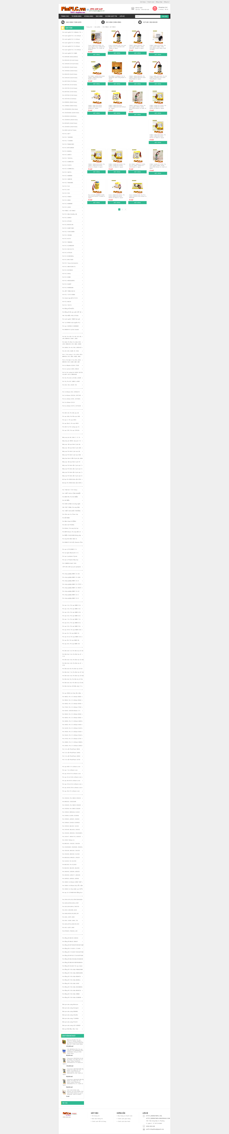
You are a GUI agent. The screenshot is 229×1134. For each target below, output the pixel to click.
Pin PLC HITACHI (67, 253)
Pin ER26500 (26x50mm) (69, 116)
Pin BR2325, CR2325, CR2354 (71, 843)
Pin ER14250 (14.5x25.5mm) (70, 60)
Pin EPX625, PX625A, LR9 (69, 931)
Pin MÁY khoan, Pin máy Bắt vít (71, 532)
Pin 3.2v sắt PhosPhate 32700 (71, 760)
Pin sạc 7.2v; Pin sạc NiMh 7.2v (71, 619)
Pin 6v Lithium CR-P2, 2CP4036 (71, 406)
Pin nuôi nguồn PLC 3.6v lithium (71, 36)
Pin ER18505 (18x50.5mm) (69, 102)
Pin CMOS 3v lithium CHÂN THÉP (72, 882)
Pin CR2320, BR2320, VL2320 (71, 854)
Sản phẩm (97, 27)
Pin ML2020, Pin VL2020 (69, 864)
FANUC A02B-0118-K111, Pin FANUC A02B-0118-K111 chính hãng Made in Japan (137, 77)
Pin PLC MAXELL (67, 151)
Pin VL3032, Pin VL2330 (69, 861)
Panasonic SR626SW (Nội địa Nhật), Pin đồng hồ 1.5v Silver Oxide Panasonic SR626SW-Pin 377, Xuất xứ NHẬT (73, 1082)
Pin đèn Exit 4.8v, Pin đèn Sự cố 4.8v (71, 664)
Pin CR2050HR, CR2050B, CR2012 (72, 847)
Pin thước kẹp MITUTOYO (70, 298)
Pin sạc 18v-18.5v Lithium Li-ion (71, 781)
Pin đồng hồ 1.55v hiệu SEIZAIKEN (72, 987)
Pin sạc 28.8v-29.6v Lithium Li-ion (72, 788)
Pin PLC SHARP (66, 284)
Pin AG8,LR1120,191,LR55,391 (70, 913)
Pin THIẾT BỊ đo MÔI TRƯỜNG (71, 511)
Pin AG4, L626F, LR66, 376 (70, 920)
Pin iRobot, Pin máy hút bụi (70, 528)
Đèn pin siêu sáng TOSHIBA (70, 1018)
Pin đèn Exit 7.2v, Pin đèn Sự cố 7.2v (73, 672)
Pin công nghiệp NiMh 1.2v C (70, 595)
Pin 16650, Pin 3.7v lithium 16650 (71, 718)
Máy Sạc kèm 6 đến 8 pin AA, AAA (72, 458)
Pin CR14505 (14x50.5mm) (69, 71)
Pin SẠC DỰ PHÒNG (68, 525)
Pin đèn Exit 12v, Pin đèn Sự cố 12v (72, 679)
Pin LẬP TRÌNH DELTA (68, 291)
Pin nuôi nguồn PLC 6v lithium (71, 43)
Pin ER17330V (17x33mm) (69, 81)
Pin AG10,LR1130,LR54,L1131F (70, 903)
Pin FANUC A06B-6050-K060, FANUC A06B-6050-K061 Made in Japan (96, 77)
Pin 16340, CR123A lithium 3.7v (71, 711)
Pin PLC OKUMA (67, 235)
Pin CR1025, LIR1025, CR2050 (70, 819)
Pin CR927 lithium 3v (68, 840)
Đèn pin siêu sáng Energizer (70, 1008)
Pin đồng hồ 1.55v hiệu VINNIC (71, 994)
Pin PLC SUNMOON (67, 162)
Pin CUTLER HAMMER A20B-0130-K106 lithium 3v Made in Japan (96, 196)
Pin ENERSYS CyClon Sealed (70, 329)
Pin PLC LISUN (66, 207)
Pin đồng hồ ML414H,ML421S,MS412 (72, 959)
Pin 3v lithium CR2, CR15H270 (71, 392)
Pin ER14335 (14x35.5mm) (69, 74)
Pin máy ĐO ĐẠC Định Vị (69, 539)
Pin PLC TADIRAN (67, 137)
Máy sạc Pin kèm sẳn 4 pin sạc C (72, 472)
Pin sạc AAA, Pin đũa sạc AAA (71, 416)
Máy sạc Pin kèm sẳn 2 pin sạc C (72, 465)
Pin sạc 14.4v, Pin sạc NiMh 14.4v (72, 637)
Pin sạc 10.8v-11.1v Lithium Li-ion (71, 774)
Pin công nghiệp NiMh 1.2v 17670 (71, 584)
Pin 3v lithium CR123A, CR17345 (71, 395)
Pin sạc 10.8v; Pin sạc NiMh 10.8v (71, 630)
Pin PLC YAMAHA (67, 242)
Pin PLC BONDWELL (68, 256)
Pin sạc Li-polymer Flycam (69, 556)
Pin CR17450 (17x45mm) (69, 99)
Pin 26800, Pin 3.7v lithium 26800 (72, 742)
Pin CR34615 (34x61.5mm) (69, 127)
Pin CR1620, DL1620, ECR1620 (71, 823)
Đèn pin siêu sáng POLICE (70, 1022)
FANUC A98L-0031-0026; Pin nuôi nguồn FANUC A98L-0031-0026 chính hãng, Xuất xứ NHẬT (158, 47)
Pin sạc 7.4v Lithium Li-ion (70, 770)
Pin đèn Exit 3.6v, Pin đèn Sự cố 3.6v (73, 660)
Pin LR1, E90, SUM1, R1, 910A (70, 351)
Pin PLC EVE (66, 190)
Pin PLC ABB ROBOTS (68, 267)
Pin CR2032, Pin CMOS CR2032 (71, 798)
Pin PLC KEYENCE (67, 270)
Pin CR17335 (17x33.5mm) (69, 88)
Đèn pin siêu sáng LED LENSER (71, 1025)
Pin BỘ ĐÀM (66, 518)
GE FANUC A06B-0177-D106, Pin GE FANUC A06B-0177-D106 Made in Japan (137, 165)
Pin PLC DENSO (66, 218)
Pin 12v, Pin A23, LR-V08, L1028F (71, 378)
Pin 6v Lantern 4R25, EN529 (70, 369)
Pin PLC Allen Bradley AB (69, 214)
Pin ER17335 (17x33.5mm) (69, 85)
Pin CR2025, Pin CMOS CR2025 (71, 805)
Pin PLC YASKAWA (67, 183)
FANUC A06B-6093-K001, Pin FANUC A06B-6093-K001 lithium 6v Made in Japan (96, 165)
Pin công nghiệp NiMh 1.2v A (70, 581)
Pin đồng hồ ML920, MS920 (70, 938)
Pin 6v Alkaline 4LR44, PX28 (70, 365)
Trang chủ (89, 27)
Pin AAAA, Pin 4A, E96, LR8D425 (71, 347)
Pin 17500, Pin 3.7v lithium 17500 (71, 707)
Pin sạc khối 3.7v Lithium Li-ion (71, 767)
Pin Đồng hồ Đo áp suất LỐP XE (71, 312)
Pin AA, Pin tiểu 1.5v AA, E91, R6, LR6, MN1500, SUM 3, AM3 (71, 337)
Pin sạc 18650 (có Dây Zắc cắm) (71, 693)
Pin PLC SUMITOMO (68, 228)
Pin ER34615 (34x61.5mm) (69, 123)
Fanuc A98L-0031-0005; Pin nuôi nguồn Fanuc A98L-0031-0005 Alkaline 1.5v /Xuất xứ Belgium (96, 47)
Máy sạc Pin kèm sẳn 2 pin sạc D (72, 469)
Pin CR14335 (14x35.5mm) (69, 78)
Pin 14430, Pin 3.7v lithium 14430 (72, 728)
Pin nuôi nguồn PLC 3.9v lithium (71, 50)
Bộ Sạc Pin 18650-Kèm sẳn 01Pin (71, 479)
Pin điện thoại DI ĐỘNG (69, 521)
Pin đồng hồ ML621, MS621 (70, 941)
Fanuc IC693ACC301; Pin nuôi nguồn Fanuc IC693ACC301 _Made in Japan (117, 47)
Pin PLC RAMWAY (67, 204)
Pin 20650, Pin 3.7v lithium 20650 (72, 746)
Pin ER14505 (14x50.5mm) (69, 67)
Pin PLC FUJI (66, 186)
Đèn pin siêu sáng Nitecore (70, 1004)
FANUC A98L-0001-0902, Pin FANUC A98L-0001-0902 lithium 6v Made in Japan (158, 136)
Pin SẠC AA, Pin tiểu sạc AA (70, 413)
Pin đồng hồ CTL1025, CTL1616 (71, 948)
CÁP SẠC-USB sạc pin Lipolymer (71, 567)
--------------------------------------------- (72, 333)
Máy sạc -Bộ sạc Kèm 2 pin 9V (71, 462)
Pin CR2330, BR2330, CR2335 (71, 850)
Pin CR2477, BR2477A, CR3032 (71, 836)
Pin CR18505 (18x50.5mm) (69, 106)
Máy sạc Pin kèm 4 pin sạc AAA (71, 455)
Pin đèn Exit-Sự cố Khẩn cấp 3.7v (72, 686)
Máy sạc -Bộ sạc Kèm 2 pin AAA (71, 448)
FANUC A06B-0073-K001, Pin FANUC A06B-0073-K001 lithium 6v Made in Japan (158, 107)
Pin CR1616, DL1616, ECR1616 (70, 816)
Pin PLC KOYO (66, 239)
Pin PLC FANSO (66, 197)
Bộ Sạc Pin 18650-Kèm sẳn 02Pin (71, 483)
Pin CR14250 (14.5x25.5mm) (70, 64)
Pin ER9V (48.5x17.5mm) (69, 130)
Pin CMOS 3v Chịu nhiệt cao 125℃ (72, 889)
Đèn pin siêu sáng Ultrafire (70, 1015)
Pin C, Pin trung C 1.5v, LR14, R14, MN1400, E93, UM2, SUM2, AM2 (72, 355)
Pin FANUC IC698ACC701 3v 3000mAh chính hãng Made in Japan (117, 77)
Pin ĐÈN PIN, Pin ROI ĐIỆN (70, 497)
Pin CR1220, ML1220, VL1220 (70, 826)
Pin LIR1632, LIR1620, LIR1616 (70, 878)
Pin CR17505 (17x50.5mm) (69, 95)
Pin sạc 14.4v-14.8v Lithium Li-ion (71, 777)
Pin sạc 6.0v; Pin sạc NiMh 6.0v (71, 616)
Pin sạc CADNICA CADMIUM (70, 326)
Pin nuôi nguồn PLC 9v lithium (71, 46)
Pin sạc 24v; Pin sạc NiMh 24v (71, 644)
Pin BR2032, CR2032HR (69, 802)
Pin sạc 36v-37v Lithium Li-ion (71, 791)
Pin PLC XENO (66, 200)
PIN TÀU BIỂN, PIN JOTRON (70, 316)
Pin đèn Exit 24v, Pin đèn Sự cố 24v (72, 683)
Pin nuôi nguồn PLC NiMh (69, 53)
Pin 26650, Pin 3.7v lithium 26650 (72, 721)
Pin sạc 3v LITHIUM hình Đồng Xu (72, 892)
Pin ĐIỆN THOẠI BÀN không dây (71, 535)
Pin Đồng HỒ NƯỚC (68, 309)
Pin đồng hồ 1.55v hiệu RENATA (71, 976)
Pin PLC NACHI (66, 302)
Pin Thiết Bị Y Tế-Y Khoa (69, 490)
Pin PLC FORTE (66, 165)
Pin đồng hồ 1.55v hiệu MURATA (71, 990)
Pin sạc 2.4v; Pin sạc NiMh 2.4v (71, 605)
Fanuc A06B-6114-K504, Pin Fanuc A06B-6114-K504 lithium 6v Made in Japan (117, 196)
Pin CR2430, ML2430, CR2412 (71, 829)
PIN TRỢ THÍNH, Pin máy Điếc (71, 507)
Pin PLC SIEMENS (67, 176)
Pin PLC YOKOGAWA (68, 232)
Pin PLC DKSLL (66, 274)
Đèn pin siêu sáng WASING (70, 1011)
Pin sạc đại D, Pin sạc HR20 (70, 423)
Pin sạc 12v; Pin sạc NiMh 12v (70, 633)
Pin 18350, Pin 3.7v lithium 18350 (71, 704)
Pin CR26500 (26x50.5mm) (70, 120)
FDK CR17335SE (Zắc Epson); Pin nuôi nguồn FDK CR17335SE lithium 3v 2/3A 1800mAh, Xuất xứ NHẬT (75, 1092)
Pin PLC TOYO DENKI (68, 295)
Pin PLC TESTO (67, 305)
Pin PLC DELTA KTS (68, 249)
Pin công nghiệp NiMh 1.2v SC (71, 591)
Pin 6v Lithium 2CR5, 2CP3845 (71, 399)
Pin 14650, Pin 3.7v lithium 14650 (71, 725)
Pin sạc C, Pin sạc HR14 (69, 420)
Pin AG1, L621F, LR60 (68, 927)
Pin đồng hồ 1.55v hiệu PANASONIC (72, 969)
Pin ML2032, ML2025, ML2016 (70, 868)
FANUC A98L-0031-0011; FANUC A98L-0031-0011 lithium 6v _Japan (117, 107)
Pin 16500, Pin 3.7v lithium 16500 (71, 714)
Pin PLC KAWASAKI (67, 288)
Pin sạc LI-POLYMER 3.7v (69, 549)
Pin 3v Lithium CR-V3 (68, 402)
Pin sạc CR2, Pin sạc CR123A (70, 430)
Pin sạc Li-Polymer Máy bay (70, 560)
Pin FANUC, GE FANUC (68, 211)
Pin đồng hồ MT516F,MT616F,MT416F (73, 945)
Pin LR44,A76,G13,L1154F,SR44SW (72, 899)
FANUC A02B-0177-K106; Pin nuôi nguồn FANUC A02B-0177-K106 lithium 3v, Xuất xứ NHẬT (137, 108)
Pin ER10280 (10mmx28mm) (70, 57)
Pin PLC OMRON (67, 179)
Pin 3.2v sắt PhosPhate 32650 (71, 753)
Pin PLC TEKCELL (67, 158)
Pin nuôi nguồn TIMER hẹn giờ (71, 319)
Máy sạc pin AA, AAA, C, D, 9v (71, 437)
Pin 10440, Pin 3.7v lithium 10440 (72, 735)
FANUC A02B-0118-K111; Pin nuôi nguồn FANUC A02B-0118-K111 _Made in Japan (137, 47)
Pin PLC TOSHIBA (67, 141)
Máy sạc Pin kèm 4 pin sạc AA (71, 451)
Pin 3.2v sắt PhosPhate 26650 (71, 756)
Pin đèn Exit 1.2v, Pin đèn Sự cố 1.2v (72, 651)
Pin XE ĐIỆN (65, 500)
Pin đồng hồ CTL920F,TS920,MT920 (72, 952)
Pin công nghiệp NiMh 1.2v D (70, 598)
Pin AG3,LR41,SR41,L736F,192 (70, 906)
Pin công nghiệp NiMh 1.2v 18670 (71, 588)
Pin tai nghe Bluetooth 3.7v (70, 553)
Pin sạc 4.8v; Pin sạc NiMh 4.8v (71, 612)
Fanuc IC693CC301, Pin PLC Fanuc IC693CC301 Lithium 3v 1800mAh (137, 196)
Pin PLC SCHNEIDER (68, 246)
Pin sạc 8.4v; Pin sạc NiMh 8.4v (71, 623)
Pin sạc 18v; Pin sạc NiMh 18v (70, 640)
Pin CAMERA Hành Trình (69, 563)
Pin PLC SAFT (66, 134)
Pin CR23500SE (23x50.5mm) (70, 113)
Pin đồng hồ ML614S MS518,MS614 (72, 962)
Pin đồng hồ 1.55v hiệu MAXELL (71, 980)
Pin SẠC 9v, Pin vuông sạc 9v (70, 427)
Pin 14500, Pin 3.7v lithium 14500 (71, 732)
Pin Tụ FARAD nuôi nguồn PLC (71, 323)
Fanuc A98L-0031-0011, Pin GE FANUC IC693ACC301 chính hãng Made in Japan (158, 77)
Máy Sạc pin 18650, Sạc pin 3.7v (71, 441)
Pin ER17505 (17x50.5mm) (69, 92)
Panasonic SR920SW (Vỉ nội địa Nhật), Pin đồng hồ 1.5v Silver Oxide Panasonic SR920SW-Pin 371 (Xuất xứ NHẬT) (73, 1061)
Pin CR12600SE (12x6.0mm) (70, 109)
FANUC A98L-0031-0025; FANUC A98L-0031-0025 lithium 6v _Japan (95, 107)
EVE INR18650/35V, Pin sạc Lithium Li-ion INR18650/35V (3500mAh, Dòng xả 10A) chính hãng (75, 1051)
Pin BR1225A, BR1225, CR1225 (71, 857)
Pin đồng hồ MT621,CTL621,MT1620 (72, 955)
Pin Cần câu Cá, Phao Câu (70, 514)
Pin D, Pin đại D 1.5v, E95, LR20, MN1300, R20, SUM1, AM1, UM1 (71, 361)
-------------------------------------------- (72, 486)
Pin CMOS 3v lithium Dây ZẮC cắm (72, 885)
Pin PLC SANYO (66, 155)
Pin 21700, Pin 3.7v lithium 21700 (71, 739)
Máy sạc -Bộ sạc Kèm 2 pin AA (71, 444)
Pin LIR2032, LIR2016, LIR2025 (71, 871)
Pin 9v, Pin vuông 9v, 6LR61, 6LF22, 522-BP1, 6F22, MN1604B (72, 373)
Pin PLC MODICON (67, 225)
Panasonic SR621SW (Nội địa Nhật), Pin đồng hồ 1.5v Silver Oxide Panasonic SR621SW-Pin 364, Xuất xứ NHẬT (73, 1071)
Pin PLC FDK (66, 193)
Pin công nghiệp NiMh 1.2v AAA (71, 577)
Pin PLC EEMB (66, 277)
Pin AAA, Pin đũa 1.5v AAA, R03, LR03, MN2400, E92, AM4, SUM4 (71, 343)
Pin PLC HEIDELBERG (68, 281)
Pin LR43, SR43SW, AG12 (69, 910)
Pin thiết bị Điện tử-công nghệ (71, 504)
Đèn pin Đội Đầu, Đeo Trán (70, 1029)
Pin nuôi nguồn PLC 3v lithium (71, 39)
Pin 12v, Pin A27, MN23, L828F (71, 381)
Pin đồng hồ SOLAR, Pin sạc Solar (72, 966)
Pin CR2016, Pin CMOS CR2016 (71, 809)
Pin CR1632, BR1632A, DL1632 (71, 812)
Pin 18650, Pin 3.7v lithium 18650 (71, 697)
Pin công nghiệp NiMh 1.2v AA (71, 574)
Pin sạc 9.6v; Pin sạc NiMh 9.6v (71, 626)
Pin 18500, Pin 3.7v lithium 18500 (71, 700)
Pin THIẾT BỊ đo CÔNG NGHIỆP (71, 493)
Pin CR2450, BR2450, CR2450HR (72, 833)
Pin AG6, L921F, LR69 (68, 917)
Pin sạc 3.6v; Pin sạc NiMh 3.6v (71, 609)
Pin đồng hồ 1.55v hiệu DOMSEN (71, 997)
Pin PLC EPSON (66, 221)
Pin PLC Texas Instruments (70, 263)
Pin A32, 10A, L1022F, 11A (69, 385)
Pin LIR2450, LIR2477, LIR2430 (71, 875)
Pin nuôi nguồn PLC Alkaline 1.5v (71, 32)
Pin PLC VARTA (66, 172)
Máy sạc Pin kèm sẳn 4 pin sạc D (72, 476)
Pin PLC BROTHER (67, 260)
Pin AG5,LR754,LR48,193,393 (70, 924)
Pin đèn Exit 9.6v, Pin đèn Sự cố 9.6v (73, 676)
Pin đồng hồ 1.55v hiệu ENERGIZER (72, 973)
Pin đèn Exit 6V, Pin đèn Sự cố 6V (72, 669)
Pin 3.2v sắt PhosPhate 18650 (71, 749)
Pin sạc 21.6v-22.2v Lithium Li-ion (71, 784)
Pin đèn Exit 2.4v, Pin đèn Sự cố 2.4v (71, 655)
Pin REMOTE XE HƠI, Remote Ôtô (72, 542)
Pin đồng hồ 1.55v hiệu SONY (70, 983)
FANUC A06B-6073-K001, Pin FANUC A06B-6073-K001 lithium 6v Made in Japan (117, 165)
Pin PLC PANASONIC (68, 144)
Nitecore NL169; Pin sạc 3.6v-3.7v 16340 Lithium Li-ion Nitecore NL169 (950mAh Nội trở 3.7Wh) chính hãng (75, 1042)
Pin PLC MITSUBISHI (68, 148)
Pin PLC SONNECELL (68, 169)
